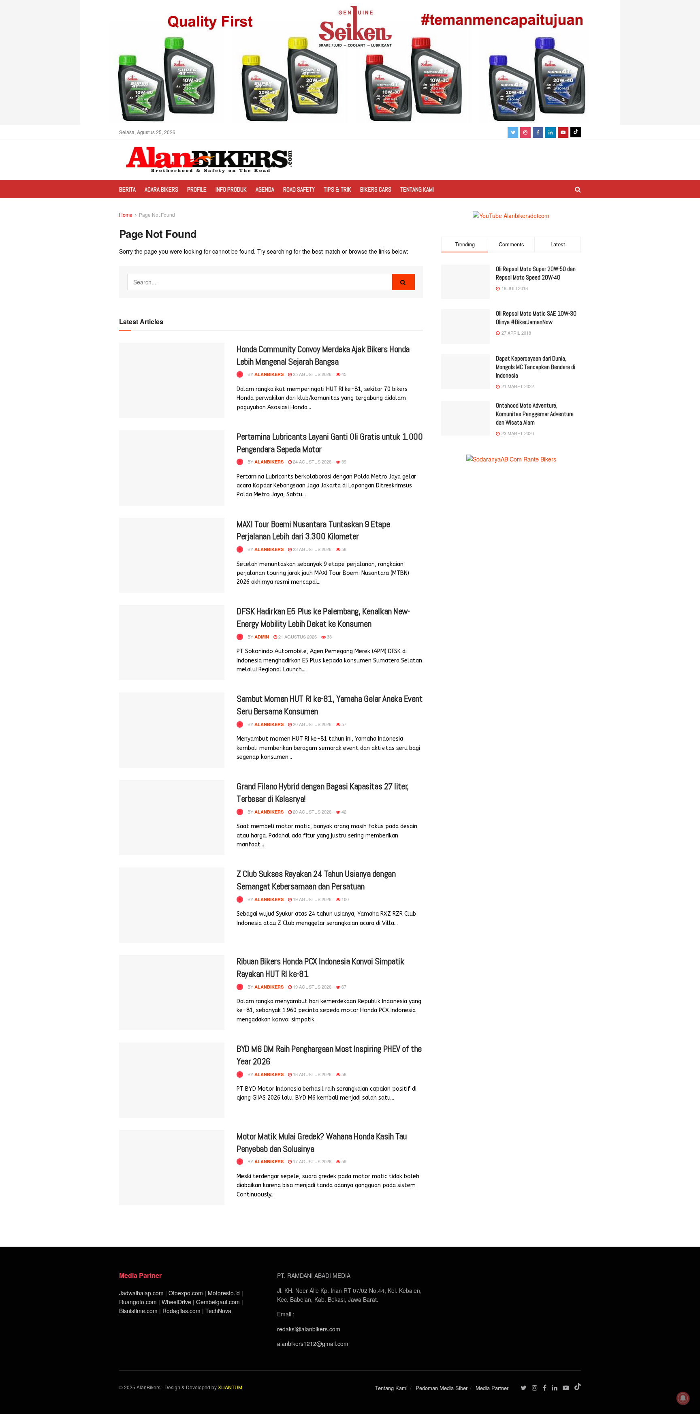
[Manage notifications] (683, 1398)
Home (125, 214)
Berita (127, 189)
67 (343, 986)
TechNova (218, 1311)
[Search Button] (403, 282)
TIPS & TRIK (337, 189)
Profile (197, 189)
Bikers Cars (375, 189)
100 (344, 899)
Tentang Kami (417, 189)
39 (343, 461)
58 (343, 549)
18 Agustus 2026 (311, 1074)
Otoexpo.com (186, 1293)
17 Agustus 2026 (311, 1161)
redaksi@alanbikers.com (308, 1329)
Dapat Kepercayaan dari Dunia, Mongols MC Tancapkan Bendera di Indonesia (535, 367)
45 (343, 374)
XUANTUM (230, 1387)
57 (343, 724)
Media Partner (492, 1388)
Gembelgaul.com (218, 1302)
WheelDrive (176, 1302)
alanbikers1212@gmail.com (312, 1343)
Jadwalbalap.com (141, 1293)
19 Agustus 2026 (311, 899)
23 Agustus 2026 (311, 549)
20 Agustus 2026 (311, 724)
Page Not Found (157, 214)
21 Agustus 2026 (297, 636)
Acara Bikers (161, 189)
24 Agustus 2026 (311, 461)
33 (329, 636)
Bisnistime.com (138, 1311)
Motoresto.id (224, 1293)
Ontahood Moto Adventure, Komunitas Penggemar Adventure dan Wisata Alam (535, 414)
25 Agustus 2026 (311, 374)
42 (343, 811)
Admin (261, 637)
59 (343, 1161)
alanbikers (269, 374)
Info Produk (231, 189)
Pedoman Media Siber (441, 1388)
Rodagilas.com (181, 1311)
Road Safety (299, 189)
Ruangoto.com (138, 1302)
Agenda (265, 189)
